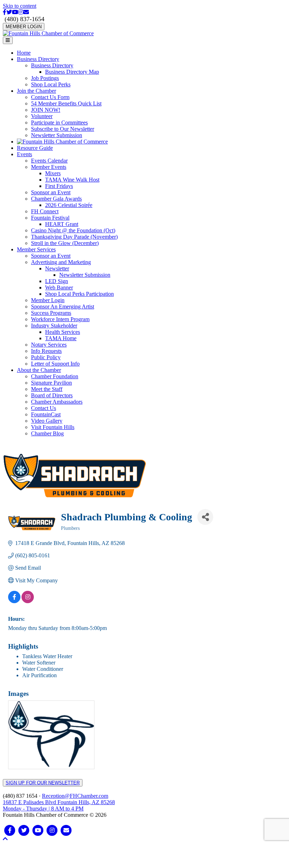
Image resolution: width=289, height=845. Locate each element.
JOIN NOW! (45, 110)
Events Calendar (49, 161)
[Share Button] (205, 517)
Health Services (62, 332)
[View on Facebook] (14, 601)
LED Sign (56, 281)
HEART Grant (61, 224)
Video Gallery (46, 421)
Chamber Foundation (54, 376)
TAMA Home (60, 338)
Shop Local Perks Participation (79, 294)
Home (24, 53)
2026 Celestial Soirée (68, 205)
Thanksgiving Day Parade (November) (74, 237)
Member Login (47, 300)
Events (24, 154)
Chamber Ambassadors (56, 402)
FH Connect (45, 211)
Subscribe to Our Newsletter (62, 129)
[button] (5, 839)
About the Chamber (39, 370)
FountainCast (46, 414)
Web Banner (59, 287)
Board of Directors (52, 395)
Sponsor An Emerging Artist (62, 307)
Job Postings (45, 78)
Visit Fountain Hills (52, 427)
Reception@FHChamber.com (75, 796)
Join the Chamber (36, 91)
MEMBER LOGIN (24, 26)
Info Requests (46, 351)
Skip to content (19, 6)
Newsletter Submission (56, 135)
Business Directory (38, 59)
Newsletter (57, 268)
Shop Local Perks (50, 84)
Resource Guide (35, 148)
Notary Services (49, 345)
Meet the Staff (46, 389)
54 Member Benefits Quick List (66, 103)
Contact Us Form (50, 97)
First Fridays (59, 186)
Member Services (36, 249)
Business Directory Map (72, 72)
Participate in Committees (59, 122)
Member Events (48, 167)
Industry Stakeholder (54, 326)
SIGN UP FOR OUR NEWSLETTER (43, 782)
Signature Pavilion (51, 383)
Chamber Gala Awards (56, 199)
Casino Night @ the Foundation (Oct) (73, 230)
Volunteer (42, 116)
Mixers (53, 173)
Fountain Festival (50, 218)
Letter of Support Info (55, 364)
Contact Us (43, 408)
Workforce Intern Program (60, 319)
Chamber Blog (47, 433)
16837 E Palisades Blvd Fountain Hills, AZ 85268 (59, 805)
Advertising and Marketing (61, 262)
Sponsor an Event (50, 192)
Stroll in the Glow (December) (65, 243)
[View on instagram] (27, 601)
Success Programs (51, 313)
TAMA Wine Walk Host (72, 180)
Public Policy (46, 357)
